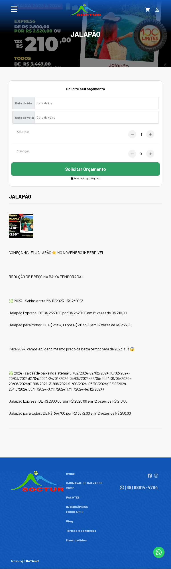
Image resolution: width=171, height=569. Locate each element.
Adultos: (23, 132)
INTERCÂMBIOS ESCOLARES (77, 509)
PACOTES (73, 497)
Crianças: (24, 151)
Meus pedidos (76, 540)
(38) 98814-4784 (141, 487)
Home (70, 473)
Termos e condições (81, 530)
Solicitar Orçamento (85, 169)
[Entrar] (157, 10)
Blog (69, 521)
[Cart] (147, 10)
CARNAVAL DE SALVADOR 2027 (84, 485)
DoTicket (32, 561)
